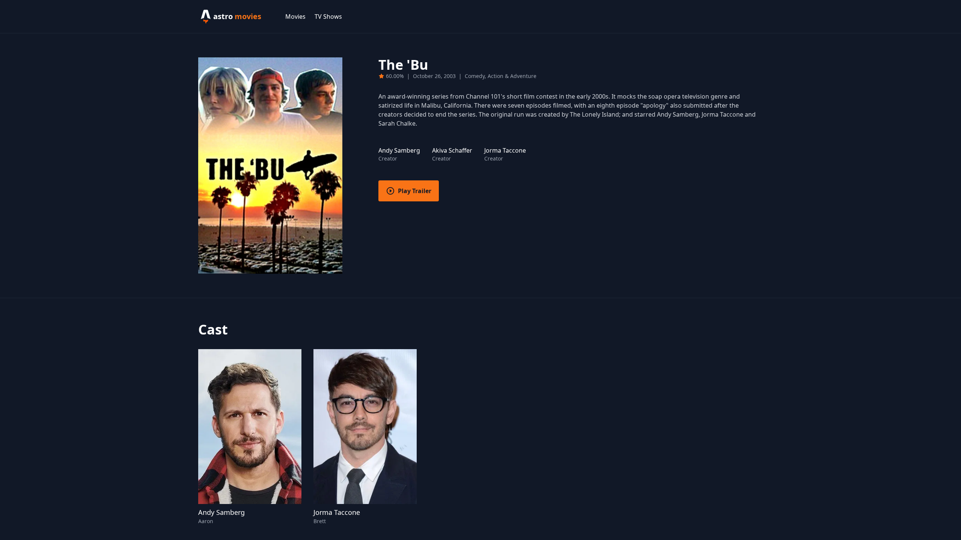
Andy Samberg (221, 512)
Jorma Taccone (336, 512)
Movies (295, 16)
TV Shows (328, 16)
